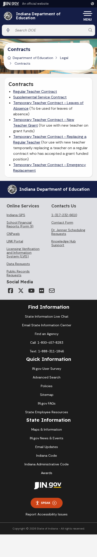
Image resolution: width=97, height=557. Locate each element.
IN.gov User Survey (46, 368)
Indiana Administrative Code (46, 464)
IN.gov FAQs (47, 403)
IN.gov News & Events (46, 438)
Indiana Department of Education (38, 16)
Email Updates (46, 447)
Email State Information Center (46, 325)
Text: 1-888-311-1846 (47, 351)
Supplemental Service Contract (40, 97)
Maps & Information (46, 429)
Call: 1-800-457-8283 (46, 342)
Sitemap (46, 395)
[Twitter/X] (20, 290)
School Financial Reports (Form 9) (20, 224)
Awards (46, 473)
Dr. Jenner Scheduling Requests (68, 232)
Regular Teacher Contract (35, 91)
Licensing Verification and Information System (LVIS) (23, 252)
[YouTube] (31, 290)
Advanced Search (47, 377)
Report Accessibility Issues (47, 514)
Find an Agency (47, 334)
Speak (45, 503)
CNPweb (13, 234)
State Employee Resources (46, 412)
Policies (47, 386)
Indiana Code (46, 455)
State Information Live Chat (47, 316)
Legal (64, 58)
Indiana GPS (16, 215)
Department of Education (33, 58)
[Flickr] (41, 290)
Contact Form (62, 222)
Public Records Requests (18, 273)
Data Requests (18, 264)
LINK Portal (15, 241)
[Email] (52, 290)
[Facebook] (10, 290)
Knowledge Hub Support (63, 243)
